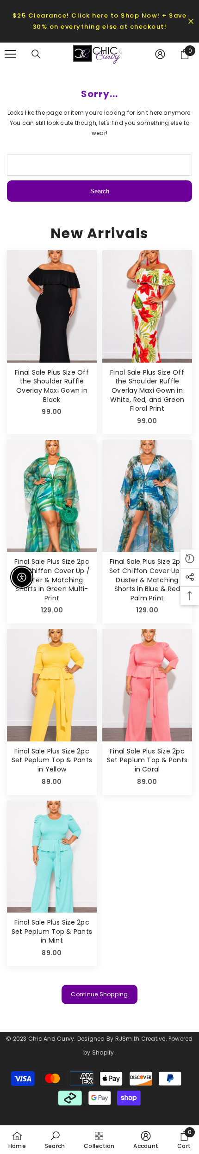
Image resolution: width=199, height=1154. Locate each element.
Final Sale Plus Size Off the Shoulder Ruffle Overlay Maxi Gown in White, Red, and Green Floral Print (147, 390)
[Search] (36, 54)
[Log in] (160, 54)
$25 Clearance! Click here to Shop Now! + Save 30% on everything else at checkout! (99, 21)
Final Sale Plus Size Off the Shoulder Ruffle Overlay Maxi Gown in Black (52, 386)
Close (190, 21)
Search (99, 191)
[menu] (10, 54)
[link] (55, 1139)
